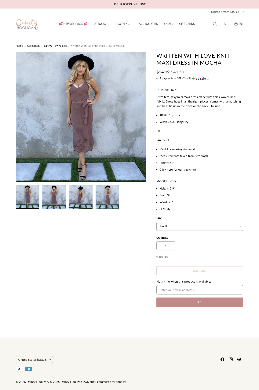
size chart (190, 169)
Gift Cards (187, 24)
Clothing (122, 24)
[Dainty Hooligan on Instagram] (231, 359)
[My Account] (225, 24)
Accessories (148, 24)
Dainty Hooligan (37, 381)
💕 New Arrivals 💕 (73, 24)
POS (86, 381)
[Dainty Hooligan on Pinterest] (239, 359)
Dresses (100, 24)
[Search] (215, 24)
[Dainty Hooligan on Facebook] (222, 359)
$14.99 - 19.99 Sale (55, 45)
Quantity (162, 237)
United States (225, 11)
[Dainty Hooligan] (27, 24)
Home (19, 45)
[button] (199, 78)
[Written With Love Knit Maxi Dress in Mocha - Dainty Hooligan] (81, 117)
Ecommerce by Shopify (110, 381)
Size (159, 218)
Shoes (168, 24)
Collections (33, 45)
